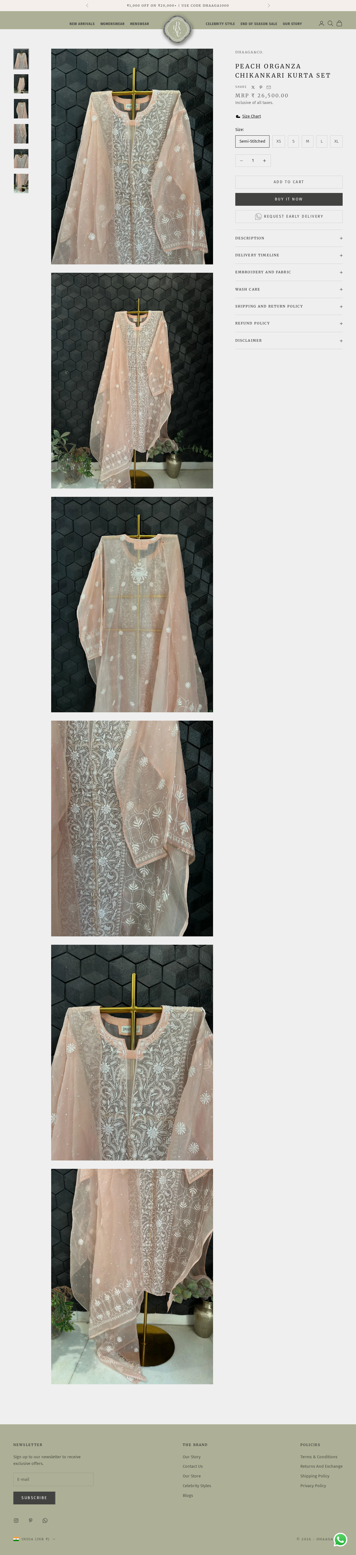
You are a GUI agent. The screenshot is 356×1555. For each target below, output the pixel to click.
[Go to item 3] (21, 108)
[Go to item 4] (21, 133)
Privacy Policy (313, 1485)
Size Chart (251, 116)
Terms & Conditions (318, 1456)
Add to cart (289, 182)
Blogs (188, 1495)
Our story (292, 24)
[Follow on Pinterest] (30, 1520)
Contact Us (193, 1466)
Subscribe (34, 1498)
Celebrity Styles (197, 1485)
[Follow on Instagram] (16, 1520)
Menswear (139, 24)
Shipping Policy (314, 1476)
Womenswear (112, 24)
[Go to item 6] (21, 183)
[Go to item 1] (21, 59)
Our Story (192, 1456)
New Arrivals (82, 24)
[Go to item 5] (21, 158)
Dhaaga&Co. (249, 52)
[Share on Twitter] (253, 87)
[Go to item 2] (21, 84)
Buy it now (289, 199)
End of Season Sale (259, 24)
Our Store (192, 1476)
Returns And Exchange (321, 1466)
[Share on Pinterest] (261, 87)
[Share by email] (268, 87)
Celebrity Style (220, 24)
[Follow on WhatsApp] (45, 1520)
